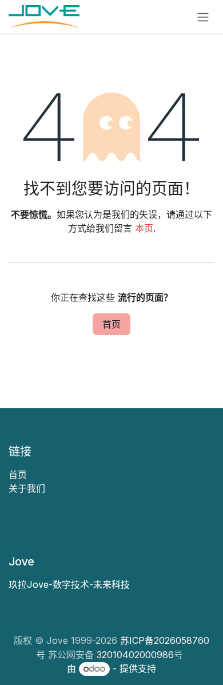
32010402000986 (135, 654)
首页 (111, 324)
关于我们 (27, 488)
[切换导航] (203, 17)
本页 (144, 228)
